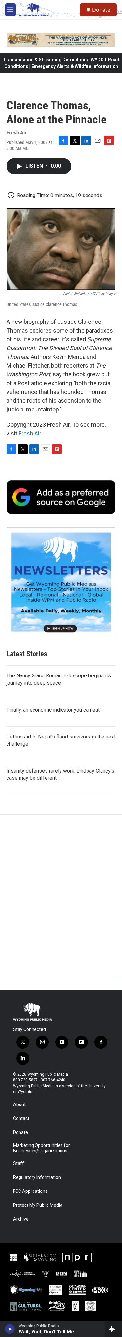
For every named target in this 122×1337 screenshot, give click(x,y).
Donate (101, 10)
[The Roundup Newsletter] (61, 582)
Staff (18, 1163)
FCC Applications (30, 1191)
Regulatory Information (37, 1177)
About (19, 1104)
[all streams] (113, 1329)
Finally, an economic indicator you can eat (53, 710)
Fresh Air (30, 433)
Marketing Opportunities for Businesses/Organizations (41, 1148)
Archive (21, 1219)
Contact (21, 1118)
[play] (10, 1329)
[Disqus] (61, 902)
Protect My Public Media (37, 1205)
